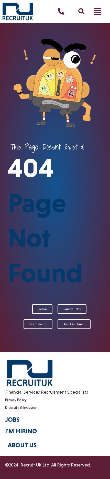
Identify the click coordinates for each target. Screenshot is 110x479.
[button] (97, 11)
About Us (22, 445)
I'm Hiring (21, 431)
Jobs (12, 419)
